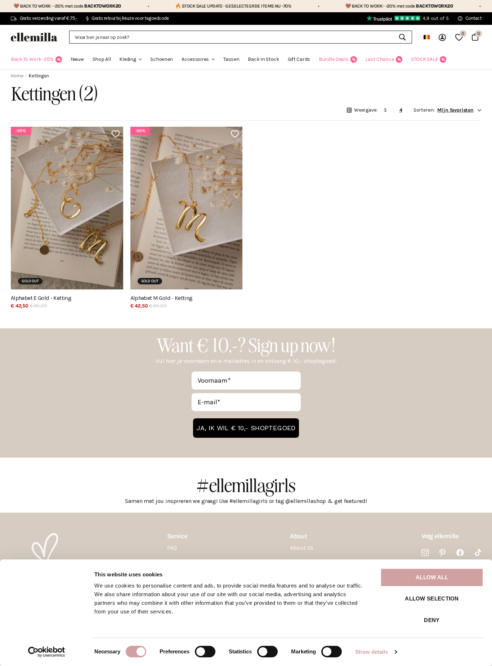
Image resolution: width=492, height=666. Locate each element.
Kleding (127, 59)
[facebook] (460, 553)
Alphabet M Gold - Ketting (161, 298)
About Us (301, 547)
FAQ (172, 547)
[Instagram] (425, 553)
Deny (431, 620)
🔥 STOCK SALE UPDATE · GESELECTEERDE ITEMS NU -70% (207, 6)
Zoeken (402, 37)
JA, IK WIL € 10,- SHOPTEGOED (246, 428)
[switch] (205, 651)
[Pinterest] (442, 553)
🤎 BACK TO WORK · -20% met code (372, 6)
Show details (371, 652)
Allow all (432, 577)
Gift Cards (299, 59)
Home (17, 75)
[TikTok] (478, 553)
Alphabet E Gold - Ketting (41, 298)
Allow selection (432, 598)
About (298, 536)
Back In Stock (263, 59)
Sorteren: (424, 110)
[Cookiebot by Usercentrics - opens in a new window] (46, 652)
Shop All (102, 59)
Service (177, 536)
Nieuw (77, 59)
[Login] (442, 37)
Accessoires (195, 59)
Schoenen (161, 59)
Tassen (231, 59)
